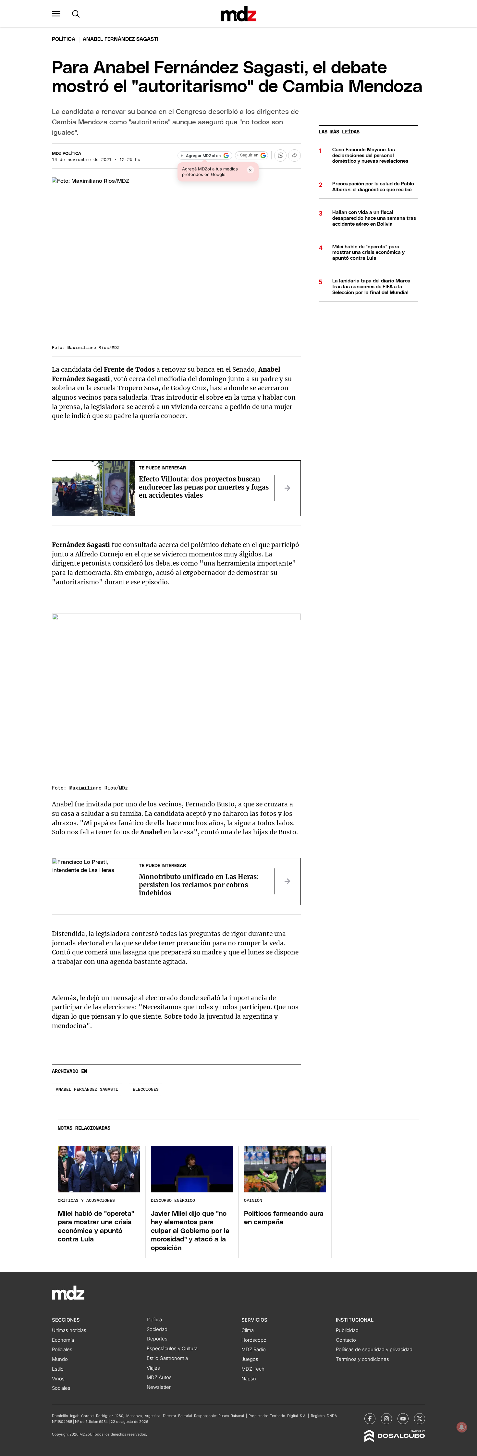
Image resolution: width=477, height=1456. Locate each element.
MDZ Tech (252, 1369)
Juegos (249, 1359)
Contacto (346, 1340)
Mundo (60, 1359)
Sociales (61, 1388)
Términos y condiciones (362, 1359)
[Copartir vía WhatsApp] (280, 155)
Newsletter (159, 1387)
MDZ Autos (159, 1377)
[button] (56, 14)
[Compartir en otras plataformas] (294, 155)
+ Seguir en (247, 155)
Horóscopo (253, 1340)
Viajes (153, 1368)
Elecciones (146, 1090)
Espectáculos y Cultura (172, 1348)
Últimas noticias (69, 1330)
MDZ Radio (253, 1349)
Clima (247, 1330)
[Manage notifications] (462, 1427)
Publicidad (347, 1330)
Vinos (58, 1379)
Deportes (157, 1339)
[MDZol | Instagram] (386, 1418)
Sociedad (157, 1329)
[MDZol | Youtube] (403, 1418)
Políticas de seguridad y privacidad (374, 1349)
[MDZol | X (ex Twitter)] (419, 1418)
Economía (63, 1340)
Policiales (62, 1349)
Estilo (58, 1369)
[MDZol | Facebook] (370, 1418)
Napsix (249, 1379)
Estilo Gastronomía (167, 1358)
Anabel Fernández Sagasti (87, 1090)
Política (63, 39)
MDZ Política (66, 154)
